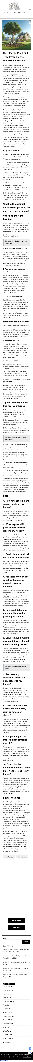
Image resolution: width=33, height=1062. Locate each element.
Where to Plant (8, 1025)
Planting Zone (7, 996)
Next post (16, 914)
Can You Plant (7, 973)
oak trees (14, 74)
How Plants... (9, 844)
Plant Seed (6, 992)
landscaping (19, 65)
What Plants (7, 1018)
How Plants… (7, 981)
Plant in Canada (8, 988)
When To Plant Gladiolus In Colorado (15, 955)
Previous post (16, 907)
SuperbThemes (27, 1044)
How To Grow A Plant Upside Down (15, 962)
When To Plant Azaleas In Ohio (13, 949)
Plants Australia (8, 999)
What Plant (6, 1014)
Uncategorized (8, 1010)
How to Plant (7, 984)
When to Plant (7, 1022)
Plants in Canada (8, 1003)
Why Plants (6, 1029)
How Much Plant (8, 977)
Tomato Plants (7, 1007)
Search (5, 925)
